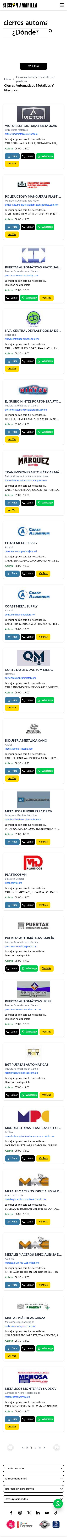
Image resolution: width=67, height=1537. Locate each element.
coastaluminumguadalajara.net (21, 551)
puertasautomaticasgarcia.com (21, 946)
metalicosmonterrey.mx (17, 1397)
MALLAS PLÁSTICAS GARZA (25, 1318)
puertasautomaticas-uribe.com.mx (23, 1009)
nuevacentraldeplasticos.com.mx (22, 339)
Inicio (7, 79)
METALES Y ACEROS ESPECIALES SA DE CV (35, 1191)
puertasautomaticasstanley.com (21, 276)
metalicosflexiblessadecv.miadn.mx (23, 820)
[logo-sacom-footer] (33, 1522)
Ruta (14, 156)
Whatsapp (47, 156)
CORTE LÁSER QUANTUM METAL (29, 669)
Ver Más (12, 164)
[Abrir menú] (61, 5)
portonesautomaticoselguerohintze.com (26, 410)
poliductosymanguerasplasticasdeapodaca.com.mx (31, 205)
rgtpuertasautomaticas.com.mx (21, 1073)
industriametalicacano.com (19, 749)
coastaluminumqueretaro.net (20, 615)
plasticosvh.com (13, 883)
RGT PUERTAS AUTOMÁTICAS (26, 1064)
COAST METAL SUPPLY (21, 543)
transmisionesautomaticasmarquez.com (26, 480)
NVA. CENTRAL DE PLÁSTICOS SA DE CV (34, 330)
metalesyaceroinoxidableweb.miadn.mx (25, 1199)
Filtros (35, 66)
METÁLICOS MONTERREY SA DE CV (31, 1388)
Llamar (30, 156)
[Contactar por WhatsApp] (58, 1503)
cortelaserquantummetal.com (20, 678)
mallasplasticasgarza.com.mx (20, 1326)
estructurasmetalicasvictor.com (21, 134)
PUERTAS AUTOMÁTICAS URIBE (28, 1001)
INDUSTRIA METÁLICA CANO (26, 740)
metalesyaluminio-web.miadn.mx (22, 1263)
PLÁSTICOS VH (16, 874)
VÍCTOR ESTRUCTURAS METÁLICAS (31, 125)
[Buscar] (50, 31)
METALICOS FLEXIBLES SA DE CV (28, 811)
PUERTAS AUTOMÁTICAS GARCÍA (29, 938)
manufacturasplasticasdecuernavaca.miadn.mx (29, 1136)
